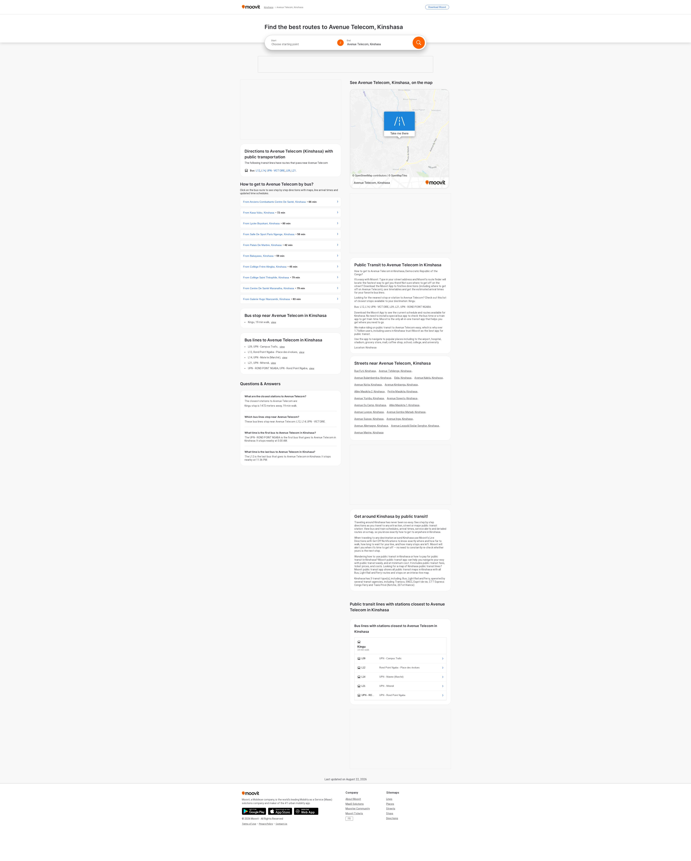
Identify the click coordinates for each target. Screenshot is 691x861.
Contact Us (281, 823)
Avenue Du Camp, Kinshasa (370, 405)
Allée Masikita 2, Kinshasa (369, 391)
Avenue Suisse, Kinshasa (368, 418)
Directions (392, 818)
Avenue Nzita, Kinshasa (368, 384)
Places (390, 803)
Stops (389, 813)
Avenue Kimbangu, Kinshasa (401, 384)
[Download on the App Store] (280, 811)
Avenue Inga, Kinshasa (400, 418)
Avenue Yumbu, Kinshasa (369, 398)
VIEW (273, 322)
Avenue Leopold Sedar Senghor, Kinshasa (415, 425)
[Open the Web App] (306, 811)
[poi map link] (399, 139)
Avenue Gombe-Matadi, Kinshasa (406, 412)
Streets (390, 808)
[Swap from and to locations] (340, 42)
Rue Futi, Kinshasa (365, 371)
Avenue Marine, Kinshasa (368, 432)
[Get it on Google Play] (254, 811)
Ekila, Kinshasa (403, 377)
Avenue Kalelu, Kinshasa (428, 377)
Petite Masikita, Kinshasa (402, 391)
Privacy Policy (266, 823)
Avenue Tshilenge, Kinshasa (395, 371)
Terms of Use (249, 823)
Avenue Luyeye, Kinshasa (369, 412)
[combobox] (302, 44)
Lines (389, 799)
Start (273, 40)
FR (349, 818)
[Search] (419, 43)
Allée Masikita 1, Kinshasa (404, 405)
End (349, 40)
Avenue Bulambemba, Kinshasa (372, 377)
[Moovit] (251, 7)
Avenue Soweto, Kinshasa (402, 398)
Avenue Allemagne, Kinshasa (371, 425)
